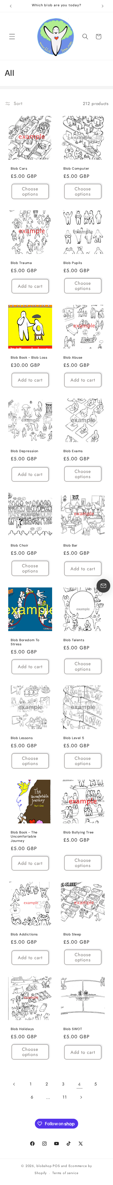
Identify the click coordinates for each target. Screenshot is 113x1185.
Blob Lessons (22, 738)
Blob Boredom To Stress (25, 642)
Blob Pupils (72, 263)
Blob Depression (24, 451)
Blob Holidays (22, 1029)
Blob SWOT (72, 1029)
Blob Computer (76, 169)
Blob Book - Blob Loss (29, 357)
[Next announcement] (103, 6)
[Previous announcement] (11, 6)
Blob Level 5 (73, 738)
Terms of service (65, 1173)
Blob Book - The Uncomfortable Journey (24, 836)
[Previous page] (14, 1084)
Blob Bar (70, 546)
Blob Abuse (73, 357)
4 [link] (79, 1084)
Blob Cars (19, 169)
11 (65, 1097)
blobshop (44, 1165)
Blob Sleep (72, 934)
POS (56, 1165)
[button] (12, 36)
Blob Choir (20, 546)
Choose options (30, 191)
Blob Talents (73, 640)
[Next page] (80, 1097)
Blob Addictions (24, 934)
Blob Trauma (21, 263)
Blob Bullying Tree (78, 832)
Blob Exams (73, 451)
